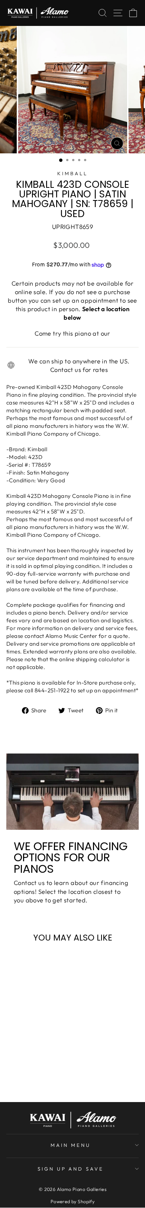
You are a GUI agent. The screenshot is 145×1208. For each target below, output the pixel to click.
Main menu (71, 1145)
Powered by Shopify (72, 1201)
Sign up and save (71, 1169)
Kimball (72, 173)
